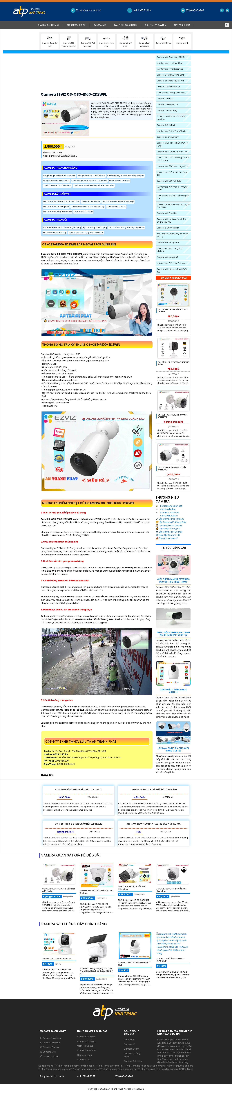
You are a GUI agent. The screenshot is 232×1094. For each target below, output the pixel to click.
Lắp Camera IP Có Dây (169, 531)
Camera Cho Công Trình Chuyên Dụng (172, 144)
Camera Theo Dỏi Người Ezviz (170, 80)
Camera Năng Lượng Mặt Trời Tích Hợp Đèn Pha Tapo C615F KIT (96, 971)
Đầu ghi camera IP (167, 538)
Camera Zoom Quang (169, 525)
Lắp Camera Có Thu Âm (170, 518)
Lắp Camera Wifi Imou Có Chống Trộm (61, 201)
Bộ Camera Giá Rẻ (76, 25)
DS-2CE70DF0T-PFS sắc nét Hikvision (171, 890)
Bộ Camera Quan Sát (171, 505)
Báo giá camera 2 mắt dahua (91, 175)
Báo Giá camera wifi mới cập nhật (118, 201)
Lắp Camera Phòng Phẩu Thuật (171, 131)
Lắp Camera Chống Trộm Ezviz (57, 211)
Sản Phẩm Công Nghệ (125, 25)
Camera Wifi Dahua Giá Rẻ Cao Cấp (88, 206)
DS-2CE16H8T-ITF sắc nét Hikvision (132, 888)
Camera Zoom (131, 1048)
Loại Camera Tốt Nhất (119, 180)
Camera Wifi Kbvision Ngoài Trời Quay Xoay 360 (171, 220)
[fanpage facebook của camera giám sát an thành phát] (221, 10)
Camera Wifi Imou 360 (167, 257)
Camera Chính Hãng (50, 24)
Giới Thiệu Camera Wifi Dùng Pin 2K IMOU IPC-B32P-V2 (173, 633)
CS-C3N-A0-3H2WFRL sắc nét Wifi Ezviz (173, 415)
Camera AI (129, 1039)
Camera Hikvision (86, 1036)
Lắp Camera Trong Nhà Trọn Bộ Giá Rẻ (126, 227)
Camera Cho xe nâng (167, 110)
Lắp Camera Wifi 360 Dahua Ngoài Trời (173, 197)
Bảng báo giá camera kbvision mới (59, 175)
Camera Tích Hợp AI (168, 528)
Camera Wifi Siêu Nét (167, 213)
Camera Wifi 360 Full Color (169, 181)
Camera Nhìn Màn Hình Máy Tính (172, 151)
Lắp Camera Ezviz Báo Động (169, 63)
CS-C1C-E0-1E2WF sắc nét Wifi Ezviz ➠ (173, 310)
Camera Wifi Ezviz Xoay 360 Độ (171, 57)
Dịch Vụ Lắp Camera (155, 25)
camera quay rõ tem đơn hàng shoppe (125, 175)
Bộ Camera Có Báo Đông (54, 232)
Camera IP (129, 1044)
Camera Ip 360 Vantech (168, 227)
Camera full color (133, 1061)
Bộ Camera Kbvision (49, 1042)
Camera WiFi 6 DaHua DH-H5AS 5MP (170, 959)
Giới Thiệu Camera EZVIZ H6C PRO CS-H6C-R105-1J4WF (173, 580)
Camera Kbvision (86, 1041)
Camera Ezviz (84, 1059)
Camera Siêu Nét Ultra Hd (168, 86)
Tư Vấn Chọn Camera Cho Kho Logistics (171, 118)
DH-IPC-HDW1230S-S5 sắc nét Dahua (96, 892)
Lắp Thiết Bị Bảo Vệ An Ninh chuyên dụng (62, 227)
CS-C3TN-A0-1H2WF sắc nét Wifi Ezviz (172, 468)
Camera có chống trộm (168, 137)
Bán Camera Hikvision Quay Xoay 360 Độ (172, 235)
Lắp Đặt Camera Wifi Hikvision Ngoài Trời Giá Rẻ (173, 206)
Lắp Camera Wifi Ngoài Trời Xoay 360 (172, 173)
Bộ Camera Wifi (47, 1051)
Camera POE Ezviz (165, 98)
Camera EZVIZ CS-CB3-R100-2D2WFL (74, 94)
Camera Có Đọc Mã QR (167, 104)
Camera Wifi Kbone (91, 201)
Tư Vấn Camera (182, 25)
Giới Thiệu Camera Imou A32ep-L (173, 691)
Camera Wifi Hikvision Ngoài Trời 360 (172, 270)
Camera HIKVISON (169, 512)
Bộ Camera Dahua (49, 1047)
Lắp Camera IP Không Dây (171, 522)
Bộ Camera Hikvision (50, 1038)
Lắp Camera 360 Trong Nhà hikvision (169, 250)
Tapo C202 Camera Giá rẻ (56, 958)
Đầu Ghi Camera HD (168, 535)
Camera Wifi (100, 25)
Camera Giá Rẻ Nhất (166, 125)
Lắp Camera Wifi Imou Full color (171, 263)
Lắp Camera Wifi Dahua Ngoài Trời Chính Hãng (173, 159)
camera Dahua (168, 509)
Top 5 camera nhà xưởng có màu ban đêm (93, 185)
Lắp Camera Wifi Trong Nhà (56, 206)
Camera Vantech (86, 1050)
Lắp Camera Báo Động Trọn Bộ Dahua (86, 232)
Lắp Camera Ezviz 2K (116, 206)
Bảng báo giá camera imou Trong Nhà (89, 180)
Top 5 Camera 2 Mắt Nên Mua (57, 185)
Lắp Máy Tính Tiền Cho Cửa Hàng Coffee (173, 749)
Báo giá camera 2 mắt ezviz (56, 180)
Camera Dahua (85, 1045)
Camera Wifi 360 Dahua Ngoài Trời (173, 166)
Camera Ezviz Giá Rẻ (83, 211)
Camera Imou (84, 1055)
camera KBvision (169, 515)
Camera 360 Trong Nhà (168, 242)
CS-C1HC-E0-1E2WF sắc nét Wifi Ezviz (173, 363)
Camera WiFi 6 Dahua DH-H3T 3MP (134, 964)
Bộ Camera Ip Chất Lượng (95, 227)
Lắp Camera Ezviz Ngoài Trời (170, 69)
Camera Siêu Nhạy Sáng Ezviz (170, 75)
